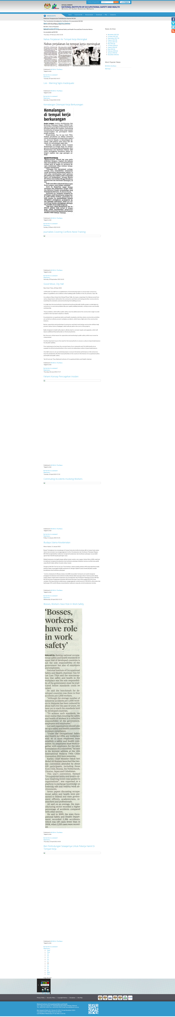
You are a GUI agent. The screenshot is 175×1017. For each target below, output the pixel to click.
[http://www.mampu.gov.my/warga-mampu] (130, 997)
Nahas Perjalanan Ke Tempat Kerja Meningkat (65, 39)
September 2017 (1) (113, 38)
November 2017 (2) (113, 34)
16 (48, 959)
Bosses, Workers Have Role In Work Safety (64, 603)
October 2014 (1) (113, 45)
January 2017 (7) (112, 42)
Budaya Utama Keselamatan (57, 542)
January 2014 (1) (112, 53)
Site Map (79, 997)
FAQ (106, 14)
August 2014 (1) (112, 47)
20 (48, 966)
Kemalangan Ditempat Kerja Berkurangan (63, 104)
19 (48, 965)
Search (116, 2)
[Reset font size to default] (45, 991)
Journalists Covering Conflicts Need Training (65, 231)
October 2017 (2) (113, 36)
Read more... (47, 76)
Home (70, 14)
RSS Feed (107, 68)
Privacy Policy (41, 997)
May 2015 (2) (111, 43)
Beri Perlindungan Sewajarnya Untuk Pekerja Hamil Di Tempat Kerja (69, 847)
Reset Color (44, 985)
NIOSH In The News (64, 23)
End (48, 974)
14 (48, 956)
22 (48, 970)
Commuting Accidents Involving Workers (63, 478)
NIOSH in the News (110, 66)
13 (48, 954)
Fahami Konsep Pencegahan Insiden (61, 376)
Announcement (89, 14)
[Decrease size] (48, 991)
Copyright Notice (62, 997)
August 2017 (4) (112, 40)
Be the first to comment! (51, 75)
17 (48, 961)
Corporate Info (78, 14)
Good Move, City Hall (54, 283)
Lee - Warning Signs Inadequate (59, 83)
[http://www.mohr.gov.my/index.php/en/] (115, 997)
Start (48, 950)
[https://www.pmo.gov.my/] (105, 997)
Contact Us (113, 14)
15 (48, 957)
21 (48, 968)
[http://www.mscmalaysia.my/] (110, 997)
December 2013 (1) (113, 54)
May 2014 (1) (111, 49)
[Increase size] (43, 991)
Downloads (99, 14)
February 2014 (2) (113, 51)
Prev (48, 952)
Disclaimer (72, 997)
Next (48, 972)
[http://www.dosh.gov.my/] (120, 997)
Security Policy (51, 997)
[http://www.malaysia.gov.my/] (100, 997)
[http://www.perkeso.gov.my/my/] (125, 997)
